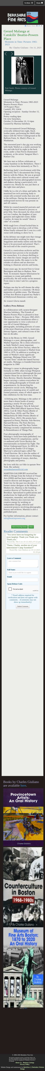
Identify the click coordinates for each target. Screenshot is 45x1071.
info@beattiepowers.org (14, 518)
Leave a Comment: (14, 558)
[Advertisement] (22, 694)
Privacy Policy (24, 1064)
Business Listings (28, 1062)
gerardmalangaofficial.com (16, 469)
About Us (18, 1062)
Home (38, 3)
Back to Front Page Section (19, 527)
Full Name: (11, 570)
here (23, 785)
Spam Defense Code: (14, 584)
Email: (9, 577)
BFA (25, 1008)
